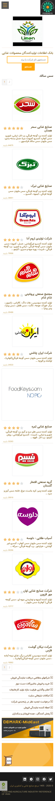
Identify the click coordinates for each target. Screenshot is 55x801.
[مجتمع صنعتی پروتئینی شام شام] (27, 272)
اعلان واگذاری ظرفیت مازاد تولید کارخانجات (29, 690)
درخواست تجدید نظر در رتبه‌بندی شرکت (30, 702)
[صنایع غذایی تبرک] (27, 164)
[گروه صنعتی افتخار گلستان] (27, 460)
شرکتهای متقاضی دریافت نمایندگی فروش (30, 678)
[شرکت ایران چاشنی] (27, 331)
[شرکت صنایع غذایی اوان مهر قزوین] (27, 569)
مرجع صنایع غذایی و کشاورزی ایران (24, 785)
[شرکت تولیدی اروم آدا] (27, 217)
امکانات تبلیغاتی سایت (39, 696)
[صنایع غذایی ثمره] (27, 394)
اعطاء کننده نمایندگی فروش (37, 707)
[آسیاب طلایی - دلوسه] (27, 517)
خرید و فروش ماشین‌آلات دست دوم (33, 684)
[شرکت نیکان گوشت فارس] (27, 625)
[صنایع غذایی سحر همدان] (27, 105)
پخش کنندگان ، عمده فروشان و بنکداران (31, 714)
